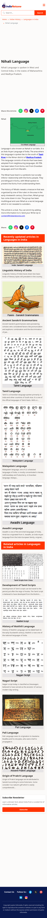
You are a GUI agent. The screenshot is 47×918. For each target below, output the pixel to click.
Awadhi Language (12, 528)
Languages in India (31, 19)
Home (4, 19)
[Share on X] (31, 111)
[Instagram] (26, 897)
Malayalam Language (14, 466)
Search (40, 13)
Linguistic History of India (17, 270)
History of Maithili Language (18, 626)
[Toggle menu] (44, 5)
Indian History (15, 19)
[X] (36, 892)
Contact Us (9, 892)
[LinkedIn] (21, 897)
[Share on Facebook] (37, 111)
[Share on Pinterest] (42, 111)
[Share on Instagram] (26, 111)
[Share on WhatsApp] (20, 111)
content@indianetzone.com (13, 216)
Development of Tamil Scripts (19, 585)
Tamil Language (11, 391)
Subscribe (24, 810)
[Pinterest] (41, 892)
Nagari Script (9, 680)
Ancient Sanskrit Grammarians (19, 320)
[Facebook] (30, 892)
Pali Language (10, 732)
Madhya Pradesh (34, 157)
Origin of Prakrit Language (17, 775)
